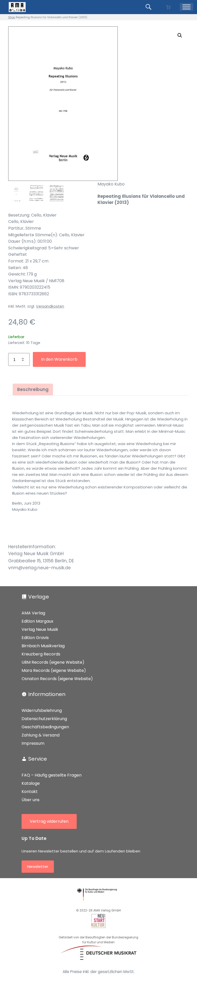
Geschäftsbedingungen (45, 727)
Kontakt (30, 791)
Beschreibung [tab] (32, 389)
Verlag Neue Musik (40, 629)
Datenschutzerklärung (44, 719)
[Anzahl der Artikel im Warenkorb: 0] (168, 7)
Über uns (31, 800)
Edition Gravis (35, 638)
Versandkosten (50, 306)
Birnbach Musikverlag (43, 646)
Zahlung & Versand (41, 735)
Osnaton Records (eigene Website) (57, 679)
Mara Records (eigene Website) (54, 670)
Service (37, 758)
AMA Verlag (33, 613)
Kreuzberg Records (41, 654)
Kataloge (31, 783)
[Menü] (186, 7)
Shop (11, 17)
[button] (179, 35)
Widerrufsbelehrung (42, 710)
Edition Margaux (37, 621)
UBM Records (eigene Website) (53, 662)
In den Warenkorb (59, 359)
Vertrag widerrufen (49, 821)
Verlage (38, 596)
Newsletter (37, 866)
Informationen (46, 694)
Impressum (33, 743)
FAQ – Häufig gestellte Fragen (52, 775)
